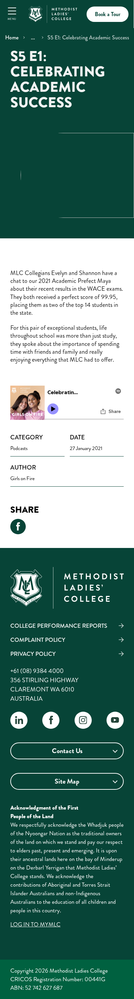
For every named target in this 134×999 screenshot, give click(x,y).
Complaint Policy (37, 640)
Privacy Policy (33, 654)
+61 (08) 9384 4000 (37, 670)
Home (12, 37)
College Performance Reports (58, 626)
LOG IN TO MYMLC (35, 924)
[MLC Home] (53, 13)
